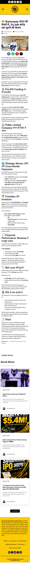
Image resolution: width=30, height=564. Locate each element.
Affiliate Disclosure (11, 544)
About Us (6, 541)
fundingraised (17, 370)
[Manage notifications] (26, 560)
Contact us (13, 541)
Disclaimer (21, 544)
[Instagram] (18, 2)
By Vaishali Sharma (11, 408)
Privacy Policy (22, 541)
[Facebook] (9, 2)
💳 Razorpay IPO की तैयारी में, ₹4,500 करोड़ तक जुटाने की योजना (15, 24)
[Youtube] (15, 2)
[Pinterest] (20, 2)
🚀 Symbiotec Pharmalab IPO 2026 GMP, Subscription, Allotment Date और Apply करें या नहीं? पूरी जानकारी (14, 487)
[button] (3, 9)
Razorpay (4, 59)
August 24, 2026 (6, 435)
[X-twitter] (12, 2)
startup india (25, 370)
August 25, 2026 (6, 389)
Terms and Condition (15, 547)
